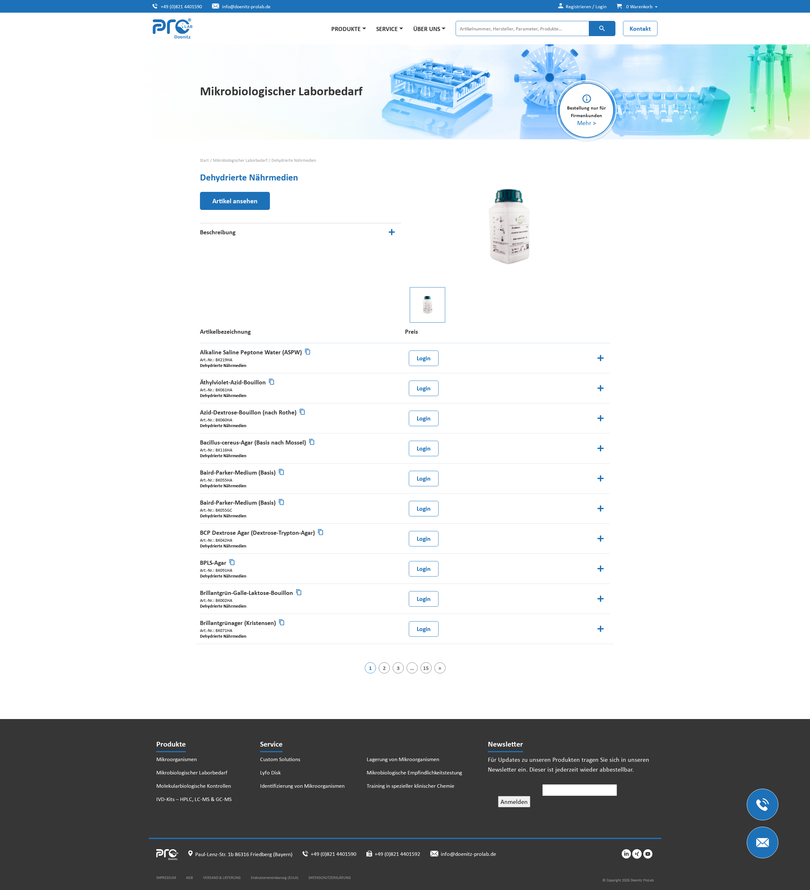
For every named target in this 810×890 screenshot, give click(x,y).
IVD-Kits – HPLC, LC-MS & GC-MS (194, 799)
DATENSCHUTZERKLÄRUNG (329, 877)
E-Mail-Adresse (519, 789)
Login (424, 358)
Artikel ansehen (235, 200)
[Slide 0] (427, 305)
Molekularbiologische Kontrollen (193, 785)
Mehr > (586, 122)
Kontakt (640, 28)
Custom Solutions (280, 759)
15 (426, 668)
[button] (634, 6)
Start (204, 160)
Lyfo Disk (270, 772)
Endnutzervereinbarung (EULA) (274, 877)
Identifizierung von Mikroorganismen (302, 785)
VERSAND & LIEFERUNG (222, 877)
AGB (189, 877)
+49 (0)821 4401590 (181, 6)
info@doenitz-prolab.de (246, 6)
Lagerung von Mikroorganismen (403, 759)
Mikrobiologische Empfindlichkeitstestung (414, 772)
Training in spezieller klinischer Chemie (410, 785)
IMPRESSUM (166, 877)
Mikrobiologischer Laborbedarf (240, 160)
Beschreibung (217, 232)
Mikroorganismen (176, 759)
